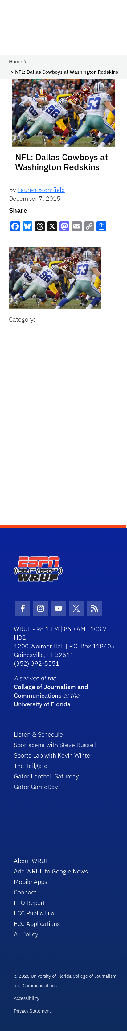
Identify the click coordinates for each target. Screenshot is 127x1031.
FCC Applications (37, 923)
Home (15, 61)
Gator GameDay (36, 786)
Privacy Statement (32, 1011)
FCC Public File (34, 913)
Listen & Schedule (38, 734)
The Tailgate (30, 766)
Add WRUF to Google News (51, 871)
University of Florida (42, 704)
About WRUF (31, 860)
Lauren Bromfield (41, 190)
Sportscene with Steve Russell (55, 745)
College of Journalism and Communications (51, 691)
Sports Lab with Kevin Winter (53, 755)
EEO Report (29, 902)
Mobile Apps (30, 881)
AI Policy (26, 934)
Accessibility (26, 998)
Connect (25, 892)
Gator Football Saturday (46, 776)
